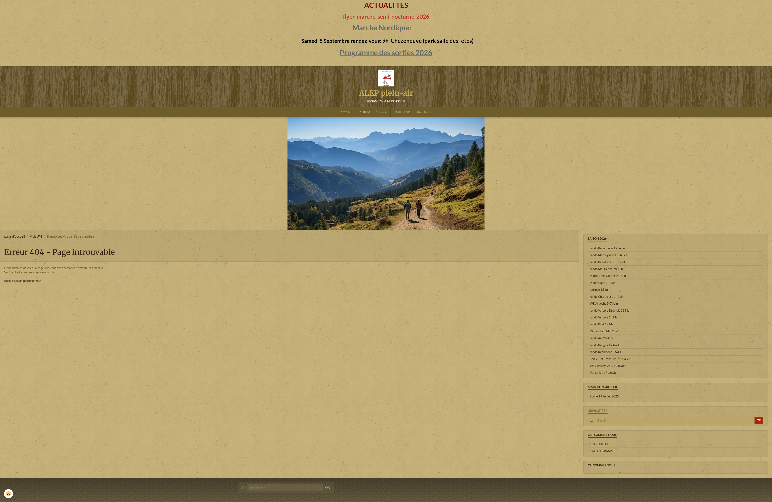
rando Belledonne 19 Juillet (608, 248)
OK (759, 420)
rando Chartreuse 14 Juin (606, 296)
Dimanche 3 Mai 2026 (604, 331)
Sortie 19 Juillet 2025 (604, 396)
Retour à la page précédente (22, 280)
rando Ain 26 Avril (602, 338)
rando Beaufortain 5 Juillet (607, 262)
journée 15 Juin (600, 289)
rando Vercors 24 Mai (604, 317)
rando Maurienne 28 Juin (606, 269)
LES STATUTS (599, 444)
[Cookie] (8, 493)
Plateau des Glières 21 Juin (608, 275)
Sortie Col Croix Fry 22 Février (610, 359)
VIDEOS (381, 112)
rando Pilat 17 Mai (602, 324)
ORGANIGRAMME (602, 451)
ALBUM (364, 112)
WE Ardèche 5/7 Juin (604, 303)
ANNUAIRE (424, 112)
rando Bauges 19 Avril (604, 345)
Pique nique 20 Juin (602, 282)
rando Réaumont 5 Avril (605, 352)
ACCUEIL (347, 112)
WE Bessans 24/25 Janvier (608, 366)
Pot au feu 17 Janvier (604, 372)
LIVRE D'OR (402, 112)
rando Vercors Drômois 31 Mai (610, 310)
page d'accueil (14, 236)
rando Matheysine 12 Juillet (608, 255)
